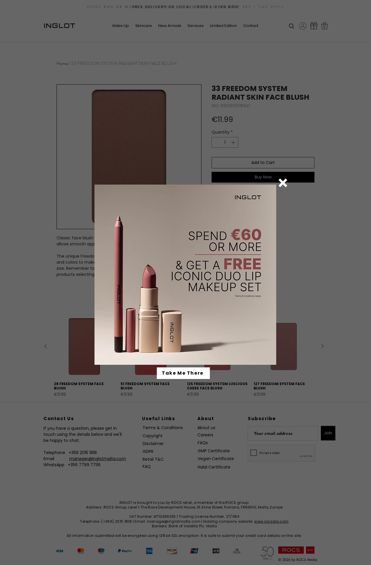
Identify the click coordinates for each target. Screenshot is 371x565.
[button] (283, 182)
